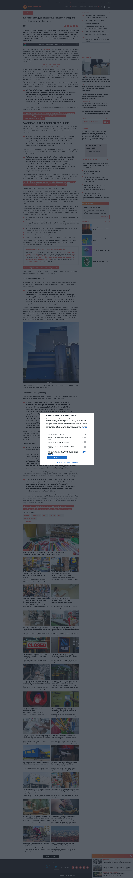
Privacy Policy (75, 462)
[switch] (84, 437)
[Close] (91, 415)
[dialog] (67, 439)
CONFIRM (57, 457)
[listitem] (67, 434)
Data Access (67, 462)
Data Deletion (59, 462)
